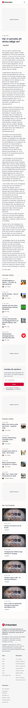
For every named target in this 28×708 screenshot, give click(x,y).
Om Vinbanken (5, 688)
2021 (3, 670)
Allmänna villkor (6, 697)
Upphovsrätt (5, 702)
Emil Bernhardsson (20, 663)
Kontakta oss (5, 695)
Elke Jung (18, 675)
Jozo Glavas (19, 659)
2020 (3, 673)
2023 (3, 666)
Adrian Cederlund (20, 677)
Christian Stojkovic (20, 661)
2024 (3, 663)
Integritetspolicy (6, 699)
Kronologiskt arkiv (6, 675)
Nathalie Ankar (19, 673)
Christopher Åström (20, 680)
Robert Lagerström (20, 666)
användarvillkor (9, 389)
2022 (3, 668)
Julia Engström (19, 668)
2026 (3, 659)
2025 (3, 661)
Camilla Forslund (20, 670)
